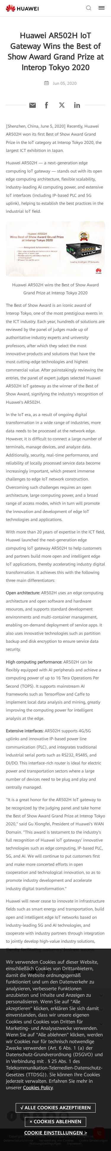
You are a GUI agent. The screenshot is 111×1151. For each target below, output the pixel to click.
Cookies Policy (38, 1087)
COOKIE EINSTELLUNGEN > (55, 1133)
